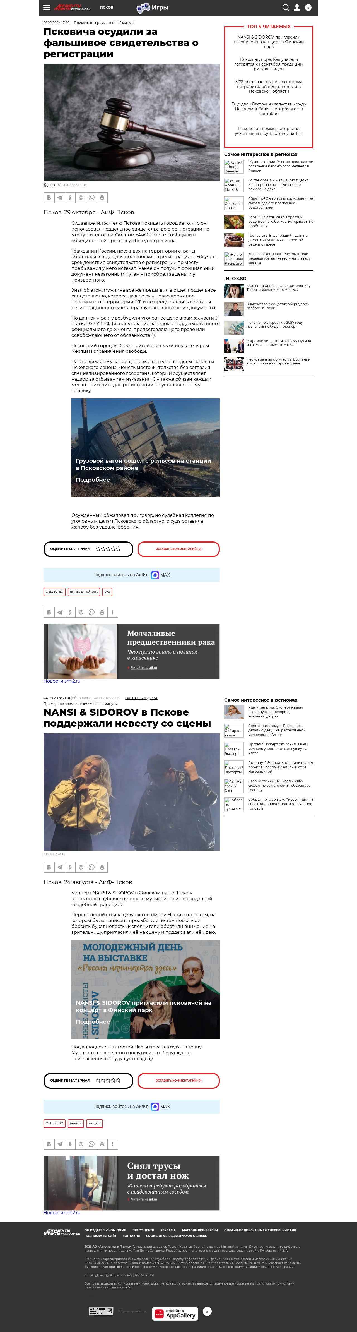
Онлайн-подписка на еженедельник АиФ (260, 1230)
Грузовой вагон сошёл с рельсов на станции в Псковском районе (143, 464)
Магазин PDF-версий (200, 1230)
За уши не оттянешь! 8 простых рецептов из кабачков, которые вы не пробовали (280, 221)
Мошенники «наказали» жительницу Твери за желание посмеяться (279, 288)
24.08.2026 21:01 (57, 698)
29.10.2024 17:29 (56, 23)
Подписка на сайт (100, 1236)
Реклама (168, 1230)
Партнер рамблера (132, 1311)
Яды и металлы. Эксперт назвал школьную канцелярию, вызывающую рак (275, 711)
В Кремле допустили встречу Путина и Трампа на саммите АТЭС (279, 343)
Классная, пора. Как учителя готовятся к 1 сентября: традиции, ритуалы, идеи (269, 64)
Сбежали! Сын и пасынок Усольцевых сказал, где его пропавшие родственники (280, 203)
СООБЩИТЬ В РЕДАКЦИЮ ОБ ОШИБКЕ (176, 1236)
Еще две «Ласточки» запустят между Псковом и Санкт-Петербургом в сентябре (268, 109)
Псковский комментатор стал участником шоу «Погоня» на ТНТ (269, 131)
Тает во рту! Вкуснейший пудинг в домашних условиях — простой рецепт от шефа (278, 239)
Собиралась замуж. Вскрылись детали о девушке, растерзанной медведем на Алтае (277, 730)
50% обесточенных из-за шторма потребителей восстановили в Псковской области (268, 87)
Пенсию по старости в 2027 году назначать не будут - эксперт (275, 324)
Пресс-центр (143, 1230)
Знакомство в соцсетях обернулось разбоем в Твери (278, 306)
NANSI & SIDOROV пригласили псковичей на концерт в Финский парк (269, 42)
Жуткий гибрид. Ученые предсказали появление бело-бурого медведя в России (280, 166)
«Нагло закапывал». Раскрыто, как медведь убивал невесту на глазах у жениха (279, 258)
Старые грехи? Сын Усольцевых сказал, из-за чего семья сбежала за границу (279, 785)
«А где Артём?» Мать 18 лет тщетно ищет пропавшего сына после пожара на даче (278, 184)
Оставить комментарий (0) (179, 549)
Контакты (131, 1236)
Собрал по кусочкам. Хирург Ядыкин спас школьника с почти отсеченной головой (280, 803)
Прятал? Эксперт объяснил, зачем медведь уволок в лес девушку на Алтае (278, 748)
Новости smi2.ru (62, 681)
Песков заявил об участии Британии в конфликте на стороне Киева (278, 361)
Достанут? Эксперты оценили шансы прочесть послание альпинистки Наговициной (280, 767)
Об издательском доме (105, 1230)
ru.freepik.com (73, 185)
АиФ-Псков (54, 854)
